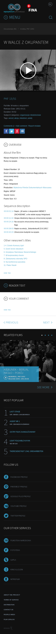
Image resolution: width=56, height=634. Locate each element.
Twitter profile (17, 515)
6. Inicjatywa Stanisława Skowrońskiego (20, 252)
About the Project (12, 595)
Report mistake (34, 126)
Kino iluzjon (16, 569)
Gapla (13, 559)
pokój (30, 118)
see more (43, 387)
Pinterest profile (18, 486)
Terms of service (11, 600)
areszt (11, 118)
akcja (16, 118)
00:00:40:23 (9, 232)
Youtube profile (18, 506)
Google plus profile (20, 496)
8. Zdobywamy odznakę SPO (15, 259)
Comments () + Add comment (15, 126)
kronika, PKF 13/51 (27, 29)
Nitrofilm (15, 579)
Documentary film (10, 29)
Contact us (8, 609)
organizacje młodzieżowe (30, 115)
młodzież (23, 118)
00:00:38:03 (9, 229)
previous (12, 322)
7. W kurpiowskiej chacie (14, 255)
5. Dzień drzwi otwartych (13, 249)
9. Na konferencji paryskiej (14, 262)
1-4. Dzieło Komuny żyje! (14, 246)
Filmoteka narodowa (20, 540)
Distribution (9, 605)
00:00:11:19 (8, 218)
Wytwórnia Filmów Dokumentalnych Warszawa (32, 188)
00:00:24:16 (9, 222)
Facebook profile (19, 477)
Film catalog (9, 619)
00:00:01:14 (9, 211)
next (46, 322)
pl (50, 4)
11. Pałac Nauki (10, 265)
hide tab (7, 273)
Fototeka (15, 550)
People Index (9, 614)
